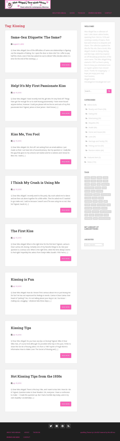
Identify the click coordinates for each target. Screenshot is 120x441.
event (95, 201)
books (87, 191)
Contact (108, 13)
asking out (105, 184)
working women (104, 218)
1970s (93, 184)
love (108, 205)
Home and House (95, 132)
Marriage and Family (96, 141)
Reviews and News (94, 13)
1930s (93, 181)
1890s (93, 178)
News (89, 162)
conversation (105, 195)
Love (90, 137)
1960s (87, 184)
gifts (105, 201)
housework (101, 205)
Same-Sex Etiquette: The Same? (36, 37)
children (99, 191)
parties (104, 208)
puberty (87, 212)
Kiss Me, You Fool (25, 134)
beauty (98, 188)
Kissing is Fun (22, 279)
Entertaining (93, 118)
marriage (88, 208)
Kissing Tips (21, 328)
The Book (81, 13)
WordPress (111, 432)
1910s (105, 178)
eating (101, 198)
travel (106, 215)
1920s (87, 181)
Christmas (88, 195)
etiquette (88, 201)
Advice (72, 13)
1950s (105, 181)
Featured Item (92, 157)
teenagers (99, 215)
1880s (87, 178)
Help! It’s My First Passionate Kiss (38, 86)
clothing (96, 195)
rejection (95, 212)
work (95, 218)
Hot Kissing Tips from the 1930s (36, 376)
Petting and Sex (94, 146)
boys (93, 191)
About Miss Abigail (59, 13)
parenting (96, 208)
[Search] (109, 91)
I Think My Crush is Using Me (35, 182)
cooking (87, 198)
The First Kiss (22, 231)
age (98, 184)
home (94, 205)
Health (91, 127)
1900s (99, 178)
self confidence (106, 212)
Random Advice (94, 150)
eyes (100, 201)
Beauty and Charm (96, 109)
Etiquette (92, 123)
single (91, 215)
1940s (99, 181)
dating (95, 198)
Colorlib (96, 432)
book (104, 188)
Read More (66, 65)
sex (86, 215)
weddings (88, 218)
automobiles (89, 188)
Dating (91, 114)
